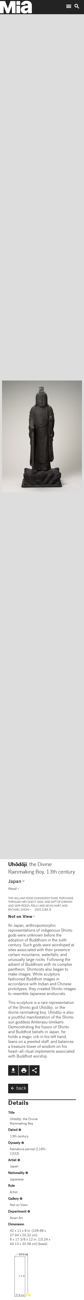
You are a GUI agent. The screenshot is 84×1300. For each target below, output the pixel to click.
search (77, 6)
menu (69, 6)
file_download (13, 1070)
